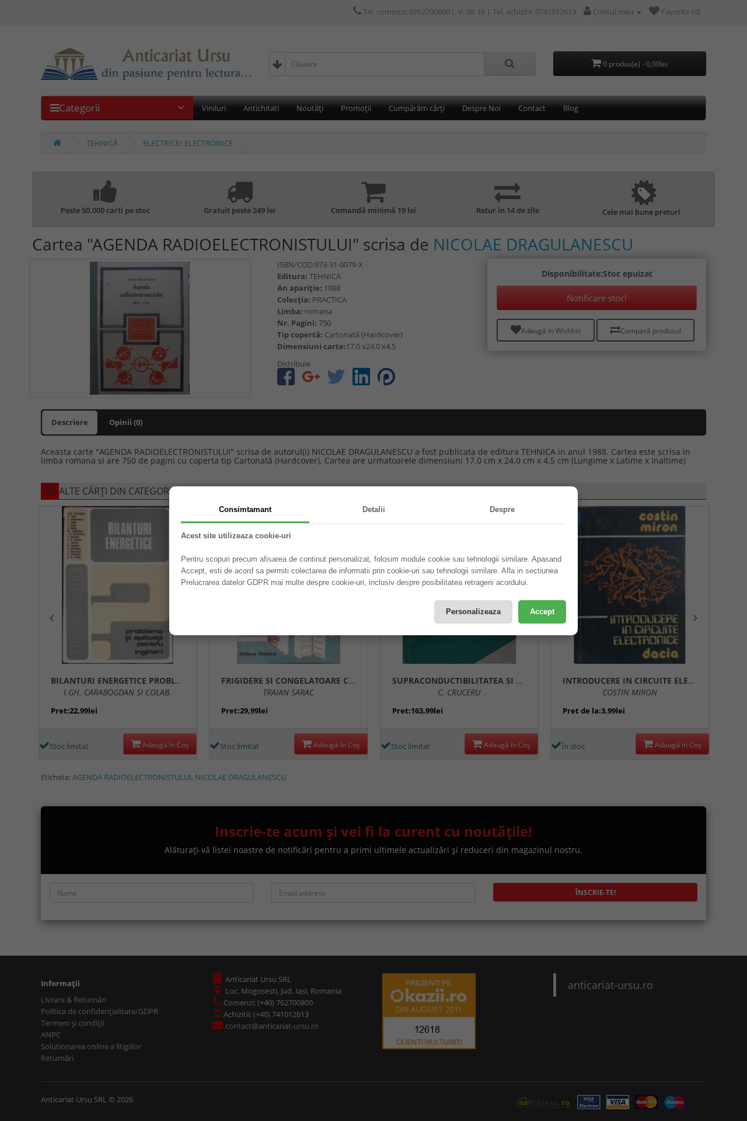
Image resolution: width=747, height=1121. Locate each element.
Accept (542, 611)
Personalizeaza (473, 611)
